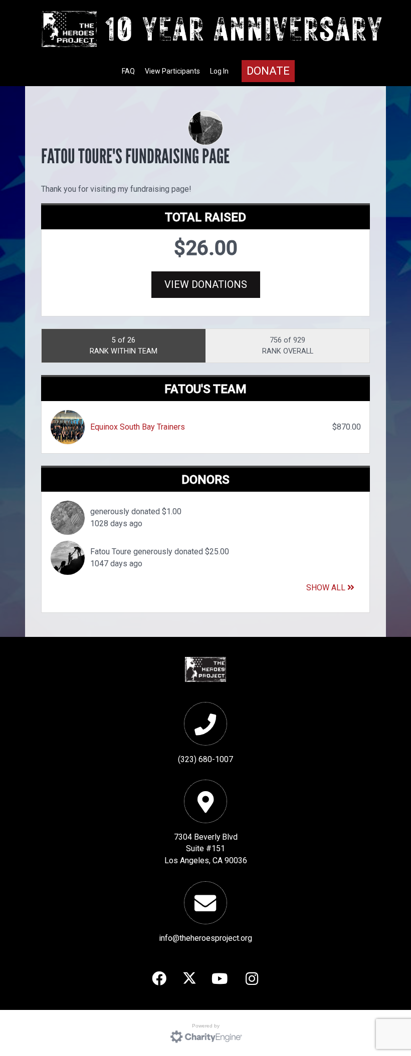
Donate (268, 71)
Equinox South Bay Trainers (137, 427)
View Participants (172, 71)
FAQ (128, 71)
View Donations (205, 284)
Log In (219, 71)
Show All (326, 587)
